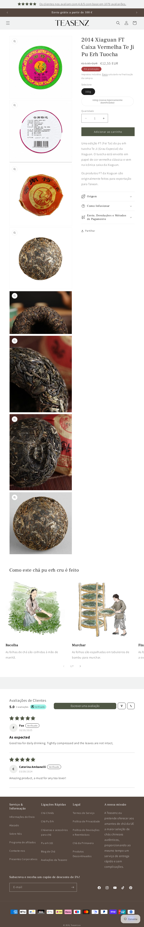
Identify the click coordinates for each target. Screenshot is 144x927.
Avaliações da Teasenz (54, 860)
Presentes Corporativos (23, 859)
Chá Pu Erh (47, 821)
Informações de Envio (22, 817)
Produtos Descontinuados (82, 854)
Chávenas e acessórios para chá (54, 832)
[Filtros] (122, 706)
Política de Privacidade (86, 821)
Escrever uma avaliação (85, 706)
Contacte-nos (17, 850)
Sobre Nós (15, 833)
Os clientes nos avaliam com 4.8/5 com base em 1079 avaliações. (82, 4)
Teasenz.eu (76, 925)
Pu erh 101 (47, 843)
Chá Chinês (47, 813)
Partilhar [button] (90, 230)
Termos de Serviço (83, 813)
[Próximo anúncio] (137, 12)
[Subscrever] (72, 887)
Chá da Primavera (83, 843)
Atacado (14, 825)
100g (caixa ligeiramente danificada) (111, 102)
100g (88, 91)
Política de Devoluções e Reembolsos (86, 832)
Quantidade (87, 111)
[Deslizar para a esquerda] (64, 666)
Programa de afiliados (22, 842)
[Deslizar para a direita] (80, 666)
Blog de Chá (48, 851)
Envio (105, 74)
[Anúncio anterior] (7, 12)
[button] (8, 23)
